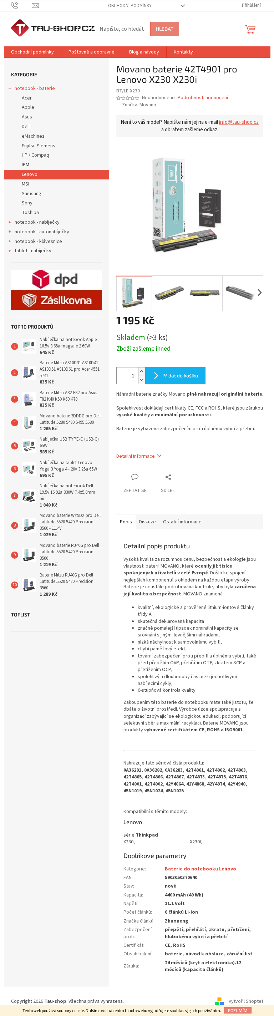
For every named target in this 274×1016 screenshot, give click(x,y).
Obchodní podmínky (130, 5)
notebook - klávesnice (38, 241)
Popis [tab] (126, 521)
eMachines (33, 136)
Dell (26, 126)
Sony (27, 203)
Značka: (139, 104)
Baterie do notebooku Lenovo (200, 869)
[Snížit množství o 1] (141, 380)
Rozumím (238, 1010)
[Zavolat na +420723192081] (21, 5)
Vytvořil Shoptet (246, 1001)
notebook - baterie (35, 88)
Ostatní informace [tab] (182, 521)
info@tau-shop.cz (239, 122)
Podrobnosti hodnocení (203, 98)
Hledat (164, 29)
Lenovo (29, 174)
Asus (27, 117)
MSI (25, 184)
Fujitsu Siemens (38, 145)
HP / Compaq (35, 155)
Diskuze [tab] (147, 521)
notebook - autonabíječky (42, 231)
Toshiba (30, 212)
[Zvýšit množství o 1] (141, 371)
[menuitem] (32, 52)
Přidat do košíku (180, 375)
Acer (27, 98)
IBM (25, 164)
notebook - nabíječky (37, 222)
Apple (28, 107)
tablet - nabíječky (33, 250)
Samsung (31, 193)
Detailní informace (135, 456)
